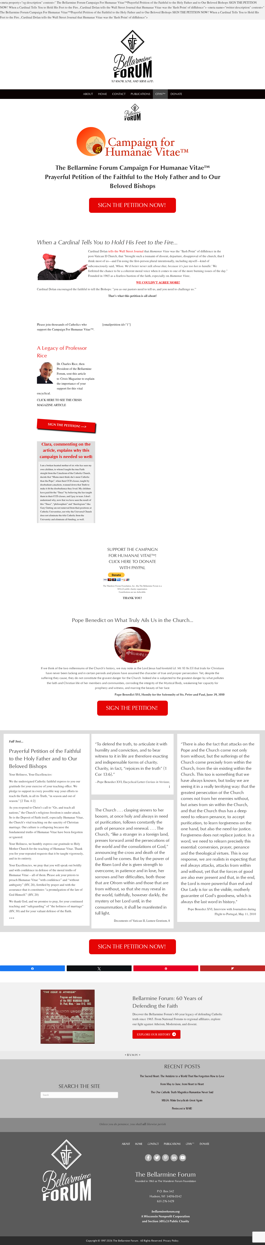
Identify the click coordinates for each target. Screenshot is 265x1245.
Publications (140, 94)
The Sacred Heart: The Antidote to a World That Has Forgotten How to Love (182, 1076)
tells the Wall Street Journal (125, 251)
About (88, 94)
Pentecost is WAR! (182, 1108)
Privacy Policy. (171, 1240)
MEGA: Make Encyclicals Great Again (182, 1100)
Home (102, 94)
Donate (176, 94)
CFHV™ (160, 94)
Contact (118, 94)
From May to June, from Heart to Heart (182, 1084)
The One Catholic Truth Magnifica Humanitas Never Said (182, 1092)
